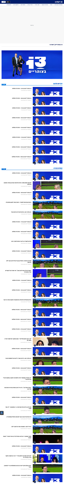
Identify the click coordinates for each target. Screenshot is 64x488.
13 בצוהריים (28, 90)
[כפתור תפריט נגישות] (2, 413)
